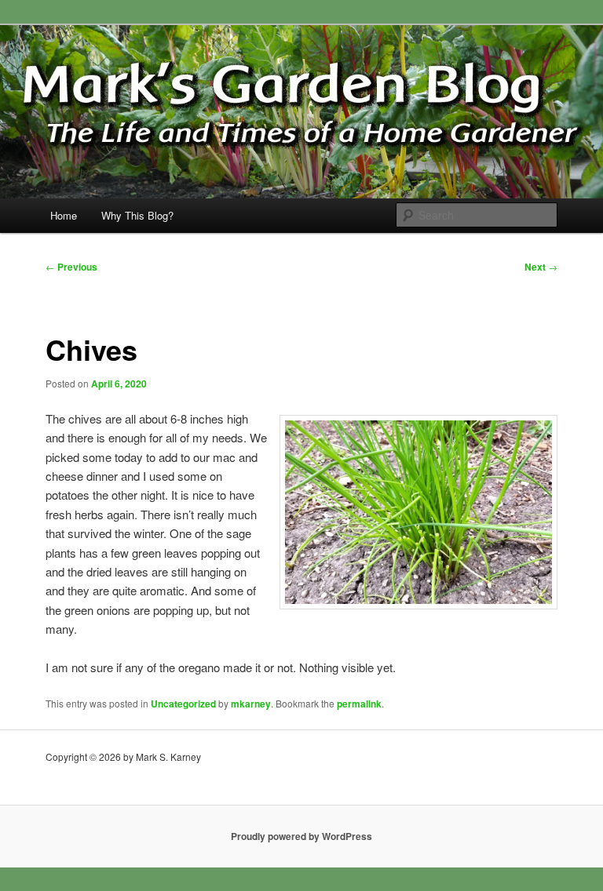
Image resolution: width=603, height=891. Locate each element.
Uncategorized (183, 703)
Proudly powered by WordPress (301, 836)
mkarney (251, 703)
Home (63, 215)
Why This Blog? (137, 215)
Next (540, 267)
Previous (71, 267)
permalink (359, 703)
